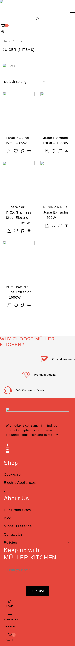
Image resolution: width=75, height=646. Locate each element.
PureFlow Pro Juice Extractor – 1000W (18, 292)
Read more (9, 151)
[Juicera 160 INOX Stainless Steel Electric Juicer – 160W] (19, 182)
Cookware (12, 474)
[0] (3, 25)
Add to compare (22, 151)
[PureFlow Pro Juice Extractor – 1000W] (19, 262)
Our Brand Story (17, 510)
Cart (7, 490)
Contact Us (13, 534)
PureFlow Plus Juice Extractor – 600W (55, 212)
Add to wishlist (16, 151)
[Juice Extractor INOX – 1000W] (56, 112)
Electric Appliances (20, 482)
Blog (7, 518)
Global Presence (18, 526)
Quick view (29, 151)
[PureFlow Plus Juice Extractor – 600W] (56, 182)
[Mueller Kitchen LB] (3, 5)
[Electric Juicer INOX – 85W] (19, 112)
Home (7, 41)
